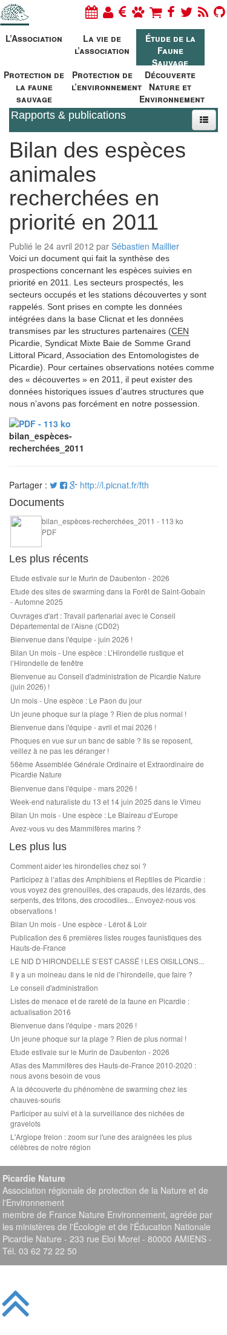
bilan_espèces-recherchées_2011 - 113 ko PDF (112, 526)
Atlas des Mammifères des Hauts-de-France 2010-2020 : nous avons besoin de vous (103, 1070)
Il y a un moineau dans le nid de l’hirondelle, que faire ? (101, 974)
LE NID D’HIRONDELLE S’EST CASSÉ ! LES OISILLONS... (107, 961)
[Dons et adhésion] (123, 11)
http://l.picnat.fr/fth (114, 485)
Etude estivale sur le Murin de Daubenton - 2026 (89, 578)
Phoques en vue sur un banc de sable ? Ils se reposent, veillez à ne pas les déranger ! (101, 745)
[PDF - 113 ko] (40, 422)
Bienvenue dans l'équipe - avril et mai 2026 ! (83, 727)
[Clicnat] (138, 11)
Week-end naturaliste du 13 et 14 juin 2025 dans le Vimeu (105, 801)
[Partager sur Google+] (73, 485)
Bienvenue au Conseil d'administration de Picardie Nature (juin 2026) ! (105, 681)
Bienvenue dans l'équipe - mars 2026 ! (73, 788)
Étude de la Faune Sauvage (170, 48)
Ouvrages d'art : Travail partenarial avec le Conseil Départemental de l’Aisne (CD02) (93, 620)
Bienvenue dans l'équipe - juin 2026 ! (71, 639)
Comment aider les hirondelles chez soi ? (78, 866)
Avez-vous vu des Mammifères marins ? (75, 828)
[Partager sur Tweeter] (55, 485)
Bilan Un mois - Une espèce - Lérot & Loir (78, 924)
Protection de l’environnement (104, 80)
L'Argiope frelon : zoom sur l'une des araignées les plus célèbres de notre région (101, 1141)
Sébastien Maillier (145, 246)
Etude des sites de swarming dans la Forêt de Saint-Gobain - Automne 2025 (107, 596)
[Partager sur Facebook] (63, 485)
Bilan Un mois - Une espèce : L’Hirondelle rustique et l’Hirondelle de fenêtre (96, 657)
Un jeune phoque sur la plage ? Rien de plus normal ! (98, 713)
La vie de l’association (102, 44)
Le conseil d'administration (54, 987)
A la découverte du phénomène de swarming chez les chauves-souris (98, 1094)
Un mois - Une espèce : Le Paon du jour (76, 700)
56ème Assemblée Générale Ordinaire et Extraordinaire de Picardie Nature (107, 769)
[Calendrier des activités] (91, 11)
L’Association (33, 38)
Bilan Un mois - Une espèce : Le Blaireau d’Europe (94, 815)
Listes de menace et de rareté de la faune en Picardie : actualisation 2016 (99, 1006)
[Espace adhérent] (108, 11)
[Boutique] (156, 11)
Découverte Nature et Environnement (172, 85)
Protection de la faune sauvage (34, 85)
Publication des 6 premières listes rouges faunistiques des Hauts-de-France (106, 942)
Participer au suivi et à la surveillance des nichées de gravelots (97, 1118)
